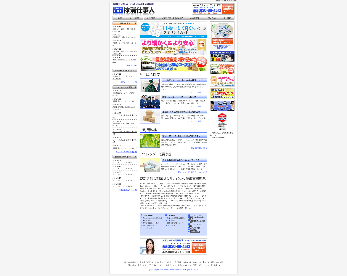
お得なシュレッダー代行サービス (190, 166)
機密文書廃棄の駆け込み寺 (196, 218)
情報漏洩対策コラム (125, 157)
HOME (119, 18)
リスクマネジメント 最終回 (122, 163)
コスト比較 (171, 226)
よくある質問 (194, 18)
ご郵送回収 (171, 220)
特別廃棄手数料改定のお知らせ (124, 37)
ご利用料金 (151, 18)
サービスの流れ (148, 228)
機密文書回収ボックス (151, 223)
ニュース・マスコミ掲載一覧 (126, 152)
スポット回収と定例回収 (176, 218)
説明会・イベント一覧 (129, 82)
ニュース (125, 87)
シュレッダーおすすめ (212, 265)
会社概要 (227, 18)
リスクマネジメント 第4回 (122, 174)
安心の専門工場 (148, 226)
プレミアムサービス (197, 215)
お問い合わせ (211, 18)
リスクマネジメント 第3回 (122, 180)
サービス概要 (134, 18)
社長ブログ (142, 265)
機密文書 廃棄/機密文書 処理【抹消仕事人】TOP (142, 262)
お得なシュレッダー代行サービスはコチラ (191, 172)
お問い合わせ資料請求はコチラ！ (228, 9)
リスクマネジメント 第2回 (122, 186)
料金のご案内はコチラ (199, 148)
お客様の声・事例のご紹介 (172, 18)
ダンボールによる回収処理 (152, 218)
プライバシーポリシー (156, 265)
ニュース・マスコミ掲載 (196, 225)
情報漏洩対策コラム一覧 (128, 190)
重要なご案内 (125, 23)
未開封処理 (147, 220)
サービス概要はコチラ (199, 92)
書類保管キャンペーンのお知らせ (125, 101)
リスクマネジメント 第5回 (122, 169)
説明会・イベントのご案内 (125, 70)
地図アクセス (171, 265)
